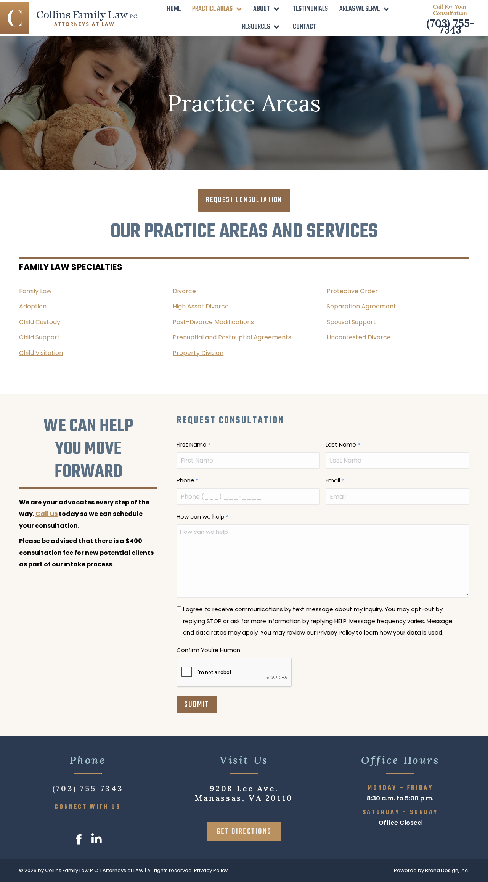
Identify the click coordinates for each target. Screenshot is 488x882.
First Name (193, 444)
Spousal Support (351, 322)
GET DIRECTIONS (244, 831)
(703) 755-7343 (450, 26)
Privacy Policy (211, 870)
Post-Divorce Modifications (213, 322)
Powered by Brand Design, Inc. (431, 870)
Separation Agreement (361, 306)
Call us (46, 513)
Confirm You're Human (208, 650)
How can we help (202, 516)
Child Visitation (41, 353)
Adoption (33, 306)
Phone (187, 480)
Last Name (343, 444)
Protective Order (352, 291)
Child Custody (39, 322)
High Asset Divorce (201, 306)
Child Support (39, 337)
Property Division (198, 353)
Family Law (35, 291)
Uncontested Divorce (359, 337)
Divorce (184, 291)
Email (335, 480)
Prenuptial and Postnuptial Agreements (232, 337)
